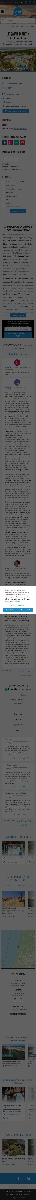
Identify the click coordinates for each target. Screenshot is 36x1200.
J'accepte (26, 609)
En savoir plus (19, 605)
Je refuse (11, 609)
